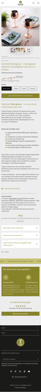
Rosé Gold (7, 89)
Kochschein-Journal (16, 198)
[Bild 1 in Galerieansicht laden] (13, 50)
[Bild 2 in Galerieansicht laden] (18, 50)
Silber (17, 89)
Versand (11, 80)
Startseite (4, 56)
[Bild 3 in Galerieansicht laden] (23, 50)
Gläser (16, 207)
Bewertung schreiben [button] (20, 314)
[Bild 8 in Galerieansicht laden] (28, 50)
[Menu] (2, 3)
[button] (33, 3)
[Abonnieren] (38, 359)
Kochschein (4, 60)
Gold (24, 89)
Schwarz (33, 89)
